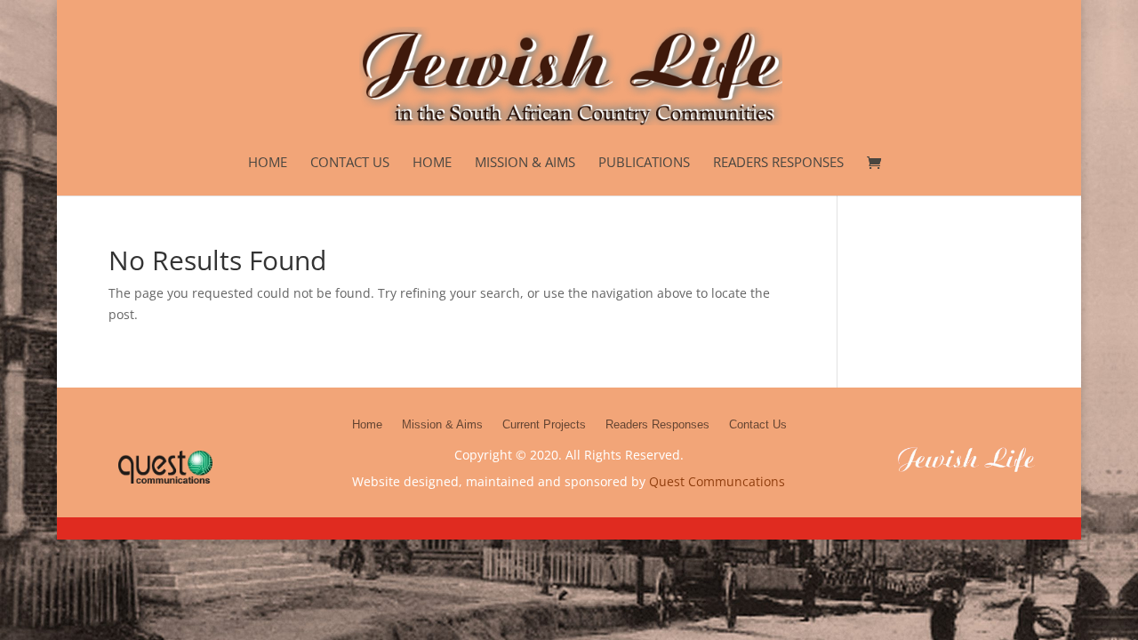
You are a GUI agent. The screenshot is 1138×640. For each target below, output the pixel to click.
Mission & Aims (525, 163)
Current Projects (544, 424)
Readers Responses (778, 163)
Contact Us (349, 163)
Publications (644, 163)
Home (267, 163)
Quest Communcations (717, 481)
